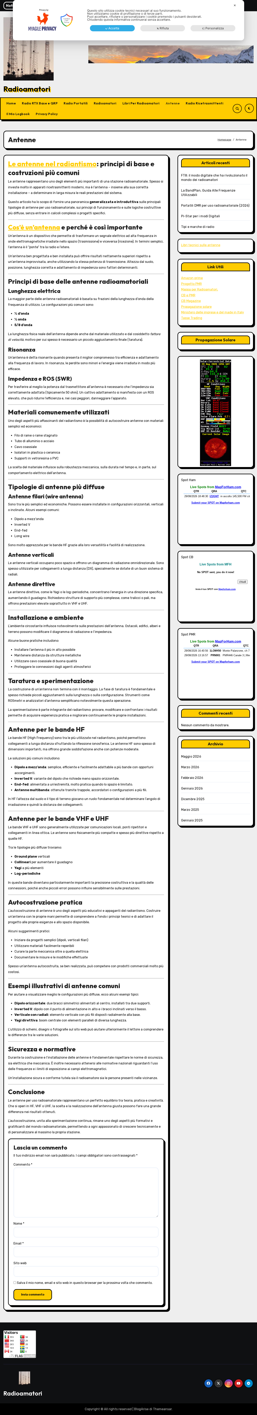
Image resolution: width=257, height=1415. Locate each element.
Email (18, 1243)
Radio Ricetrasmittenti (204, 103)
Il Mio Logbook (18, 114)
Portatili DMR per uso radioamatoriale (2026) (215, 205)
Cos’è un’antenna (34, 227)
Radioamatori (26, 88)
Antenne (173, 103)
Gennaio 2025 (192, 820)
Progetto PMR (191, 284)
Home (11, 103)
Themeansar (162, 1409)
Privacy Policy (47, 114)
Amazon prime (192, 278)
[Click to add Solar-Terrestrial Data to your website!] (215, 412)
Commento (22, 1164)
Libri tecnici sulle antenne (200, 245)
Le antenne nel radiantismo (52, 163)
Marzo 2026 (190, 767)
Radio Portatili (76, 103)
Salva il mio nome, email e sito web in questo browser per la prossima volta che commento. (85, 1283)
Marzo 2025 (190, 810)
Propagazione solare (196, 307)
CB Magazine (191, 301)
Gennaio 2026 (192, 788)
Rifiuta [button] (164, 28)
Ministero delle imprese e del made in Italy (212, 312)
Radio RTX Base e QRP (40, 103)
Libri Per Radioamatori (141, 103)
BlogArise (141, 1409)
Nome (18, 1223)
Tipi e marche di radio (197, 227)
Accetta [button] (113, 28)
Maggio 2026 (191, 756)
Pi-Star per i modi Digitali (200, 216)
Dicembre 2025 (193, 799)
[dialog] (128, 20)
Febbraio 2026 (192, 778)
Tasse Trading (191, 318)
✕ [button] (235, 5)
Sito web (20, 1263)
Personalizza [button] (214, 28)
